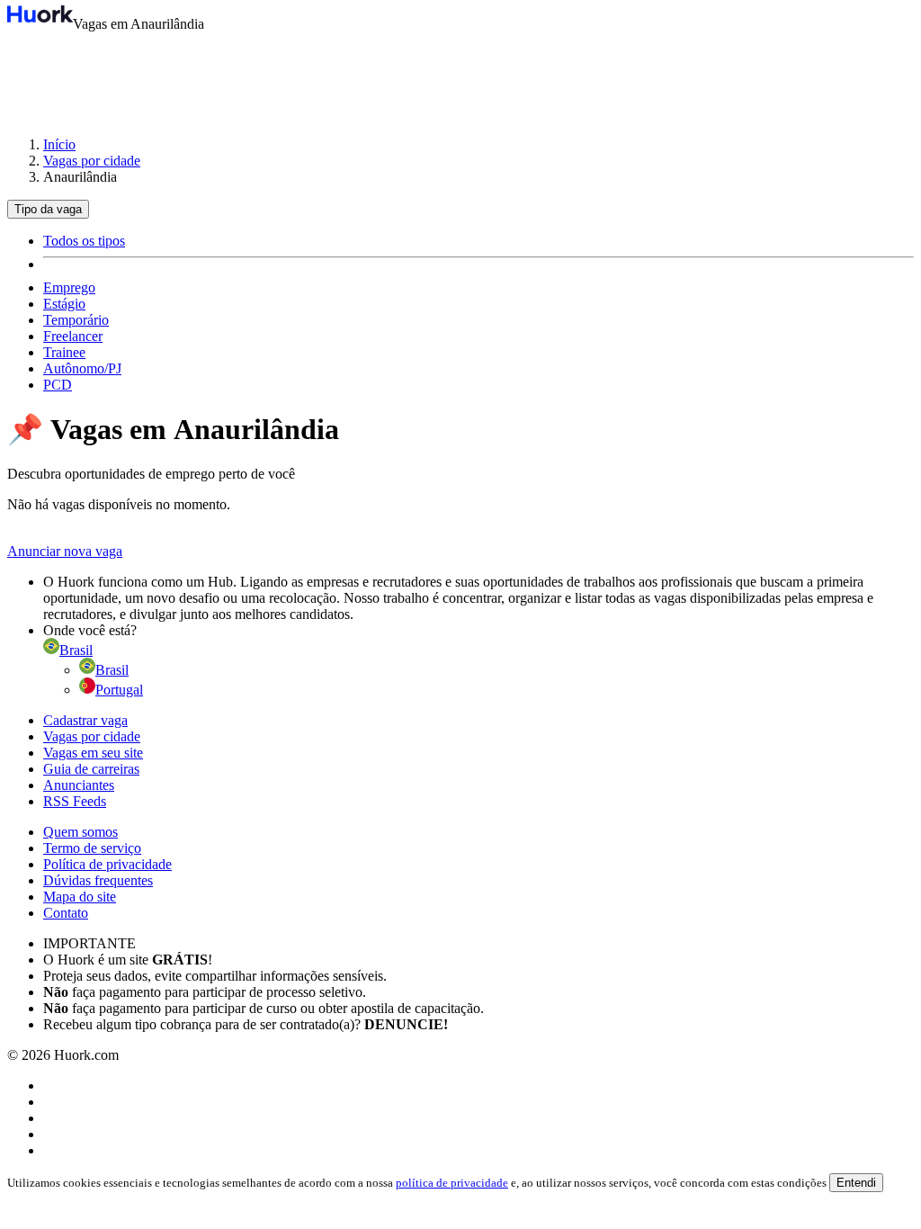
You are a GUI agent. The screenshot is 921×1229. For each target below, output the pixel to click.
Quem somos (80, 831)
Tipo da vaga (48, 209)
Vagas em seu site (93, 752)
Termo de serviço (92, 848)
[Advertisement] (460, 75)
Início (59, 144)
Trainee (64, 352)
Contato (65, 912)
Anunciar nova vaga (64, 551)
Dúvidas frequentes (98, 880)
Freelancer (73, 336)
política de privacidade (452, 1182)
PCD (57, 384)
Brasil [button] (76, 650)
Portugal (119, 689)
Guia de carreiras (91, 768)
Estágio (64, 303)
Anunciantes (78, 785)
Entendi (856, 1182)
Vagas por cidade (91, 160)
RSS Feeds (74, 801)
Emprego (69, 287)
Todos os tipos (84, 240)
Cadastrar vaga (85, 720)
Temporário (76, 319)
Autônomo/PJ (82, 368)
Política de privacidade (107, 864)
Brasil (112, 669)
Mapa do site (79, 896)
